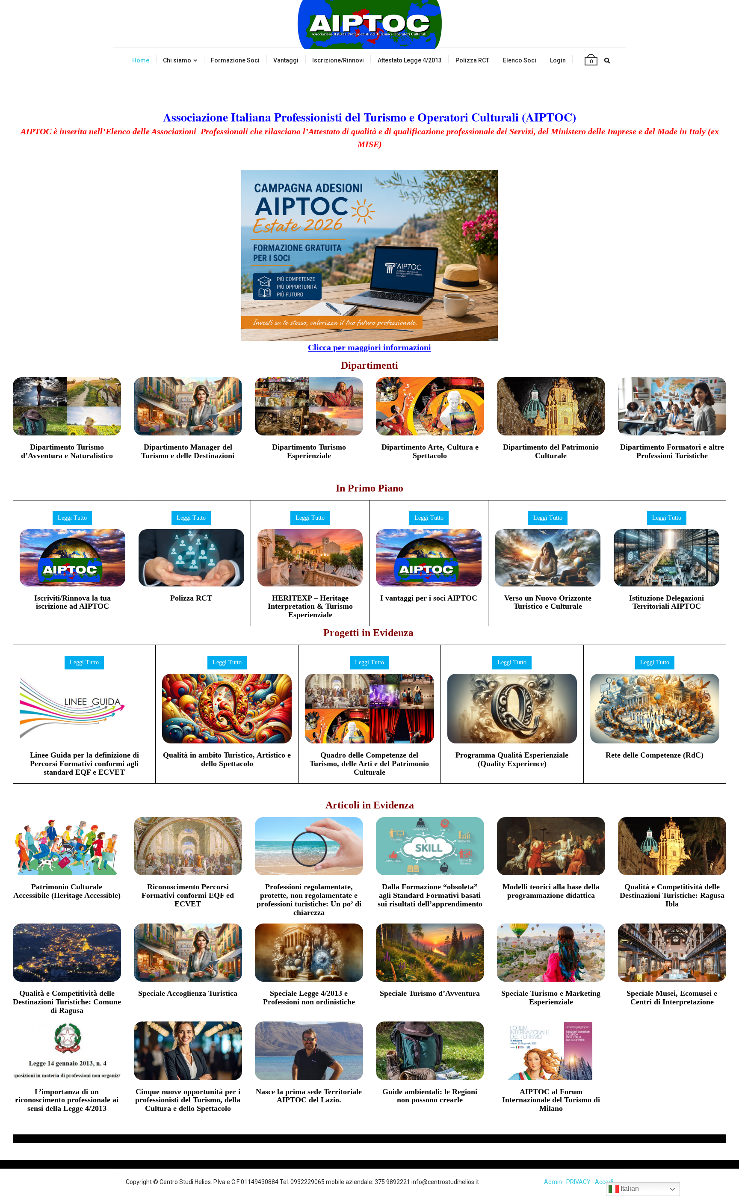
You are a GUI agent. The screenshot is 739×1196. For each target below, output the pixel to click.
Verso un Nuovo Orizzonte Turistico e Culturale (547, 602)
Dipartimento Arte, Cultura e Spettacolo (430, 451)
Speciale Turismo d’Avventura (430, 993)
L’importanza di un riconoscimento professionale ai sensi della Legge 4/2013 (66, 1100)
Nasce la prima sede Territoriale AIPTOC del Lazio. (309, 1095)
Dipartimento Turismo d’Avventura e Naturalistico (67, 451)
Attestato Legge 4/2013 (410, 60)
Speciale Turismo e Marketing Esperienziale (550, 997)
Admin (553, 1182)
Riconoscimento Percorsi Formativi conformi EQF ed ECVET (188, 895)
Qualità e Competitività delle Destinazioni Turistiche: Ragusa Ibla (672, 895)
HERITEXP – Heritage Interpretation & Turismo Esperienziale (310, 606)
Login (558, 60)
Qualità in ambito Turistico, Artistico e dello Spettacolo (227, 759)
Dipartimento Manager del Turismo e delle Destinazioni (187, 451)
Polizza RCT (472, 60)
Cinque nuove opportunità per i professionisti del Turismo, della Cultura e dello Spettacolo (187, 1100)
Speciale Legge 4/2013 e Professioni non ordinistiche (309, 997)
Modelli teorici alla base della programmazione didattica (551, 891)
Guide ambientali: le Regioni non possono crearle (429, 1095)
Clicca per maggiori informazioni (369, 347)
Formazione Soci (235, 60)
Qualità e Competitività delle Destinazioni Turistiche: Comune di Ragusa (67, 1002)
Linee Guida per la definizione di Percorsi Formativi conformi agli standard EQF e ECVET (84, 763)
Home (140, 60)
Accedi (604, 1182)
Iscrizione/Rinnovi (338, 60)
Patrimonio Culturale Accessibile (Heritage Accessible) (67, 891)
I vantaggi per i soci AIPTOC (428, 598)
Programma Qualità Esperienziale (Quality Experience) (511, 759)
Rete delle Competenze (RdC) (655, 755)
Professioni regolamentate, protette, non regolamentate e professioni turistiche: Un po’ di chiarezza (309, 899)
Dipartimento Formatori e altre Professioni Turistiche (672, 451)
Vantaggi (286, 60)
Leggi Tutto (72, 518)
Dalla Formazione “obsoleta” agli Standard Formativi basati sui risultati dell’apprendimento (430, 895)
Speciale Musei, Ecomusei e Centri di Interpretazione (672, 997)
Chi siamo (177, 60)
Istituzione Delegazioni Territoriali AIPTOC (666, 602)
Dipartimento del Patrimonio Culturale (551, 451)
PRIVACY (578, 1182)
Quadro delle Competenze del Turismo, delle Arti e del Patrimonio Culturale (369, 763)
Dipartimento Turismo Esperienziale (309, 451)
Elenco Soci (519, 60)
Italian (629, 1188)
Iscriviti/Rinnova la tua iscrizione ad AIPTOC (72, 602)
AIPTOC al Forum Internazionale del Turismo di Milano (551, 1100)
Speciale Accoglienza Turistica (187, 993)
